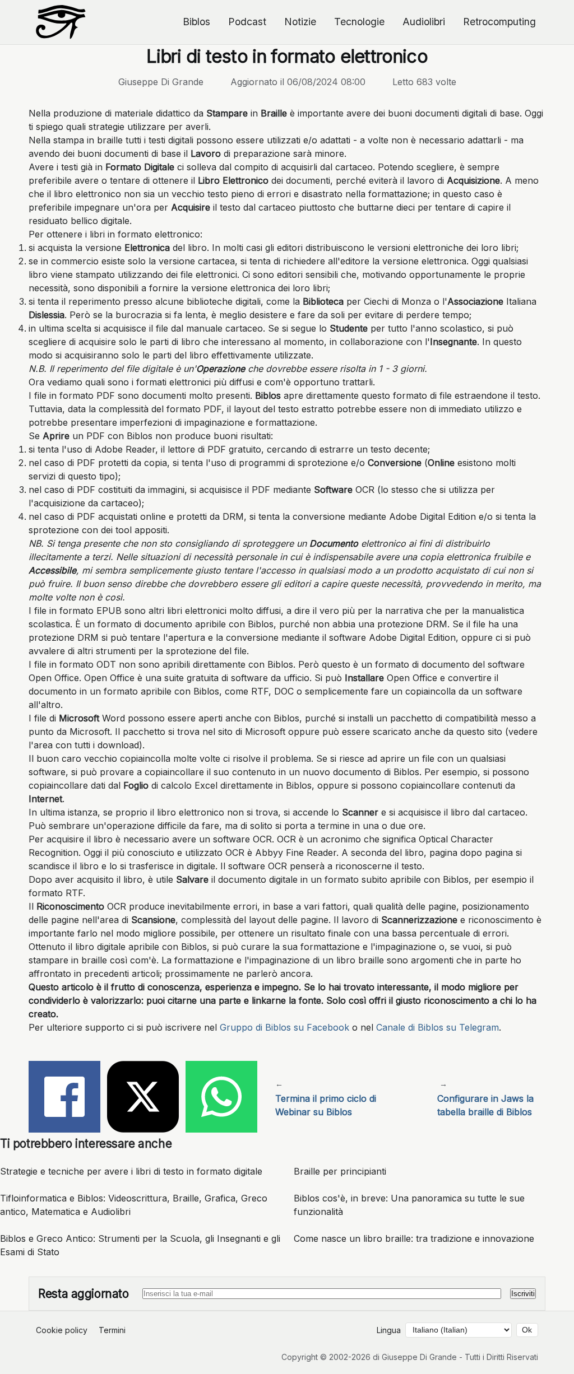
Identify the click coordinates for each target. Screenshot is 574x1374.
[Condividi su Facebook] (64, 1098)
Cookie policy (61, 1330)
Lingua (389, 1330)
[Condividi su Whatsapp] (221, 1098)
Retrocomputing (499, 21)
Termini (112, 1330)
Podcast (247, 21)
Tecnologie (359, 21)
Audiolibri (423, 21)
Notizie (300, 21)
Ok (527, 1330)
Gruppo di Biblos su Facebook (284, 1027)
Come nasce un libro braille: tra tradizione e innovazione (414, 1238)
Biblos (196, 21)
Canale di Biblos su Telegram (437, 1027)
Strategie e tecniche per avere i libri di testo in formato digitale (131, 1171)
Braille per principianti (340, 1171)
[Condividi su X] (143, 1098)
